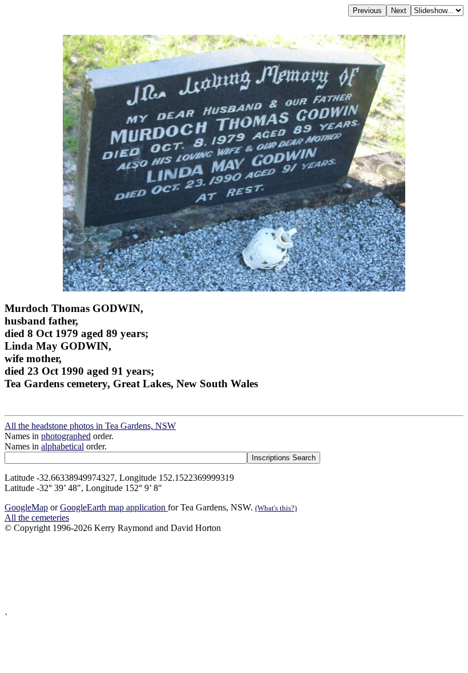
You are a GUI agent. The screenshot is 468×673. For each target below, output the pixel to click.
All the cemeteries (37, 517)
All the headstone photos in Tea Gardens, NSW (90, 426)
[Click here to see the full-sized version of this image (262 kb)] (234, 288)
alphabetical (62, 446)
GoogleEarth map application (114, 507)
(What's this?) (276, 508)
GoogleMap (26, 507)
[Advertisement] (234, 573)
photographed (66, 436)
